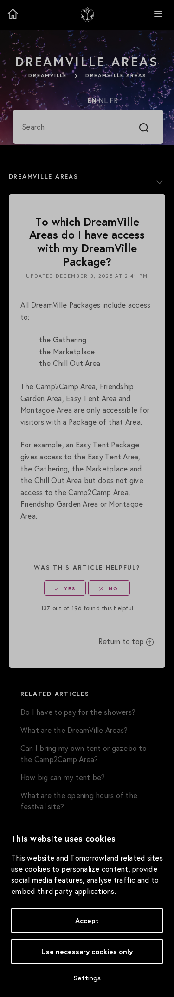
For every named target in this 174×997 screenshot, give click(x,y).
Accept (87, 920)
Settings (87, 977)
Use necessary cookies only (87, 951)
